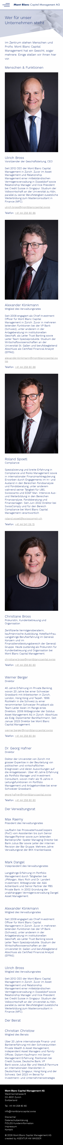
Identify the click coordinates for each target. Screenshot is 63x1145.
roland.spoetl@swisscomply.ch (23, 518)
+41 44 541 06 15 (25, 524)
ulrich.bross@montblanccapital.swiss (27, 207)
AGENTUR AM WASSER (29, 1138)
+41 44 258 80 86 (25, 213)
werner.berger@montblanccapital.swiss (29, 730)
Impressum (11, 1126)
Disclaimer (10, 1117)
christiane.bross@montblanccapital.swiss (30, 659)
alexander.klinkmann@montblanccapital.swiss (31, 359)
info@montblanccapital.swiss (20, 1111)
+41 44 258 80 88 (25, 367)
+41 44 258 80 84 (25, 736)
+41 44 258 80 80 (25, 665)
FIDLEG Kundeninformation (19, 1123)
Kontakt (9, 1129)
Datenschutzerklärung (16, 1120)
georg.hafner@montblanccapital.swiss (28, 794)
